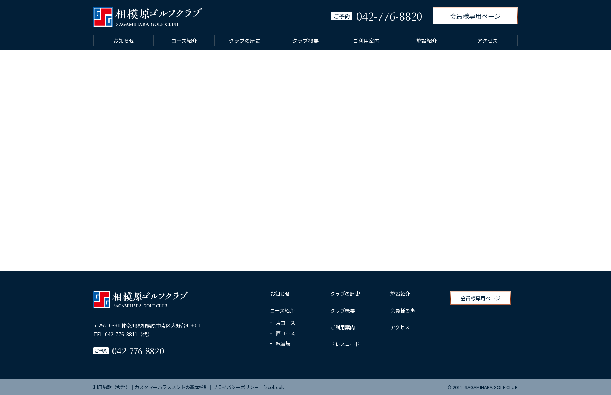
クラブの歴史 (245, 40)
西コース (285, 333)
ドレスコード (345, 344)
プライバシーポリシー (236, 387)
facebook (273, 387)
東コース (285, 322)
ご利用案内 (366, 40)
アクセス (487, 40)
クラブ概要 (305, 40)
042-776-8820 (138, 350)
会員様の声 (402, 310)
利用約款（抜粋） (111, 387)
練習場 (283, 343)
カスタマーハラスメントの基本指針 (171, 387)
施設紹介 (426, 40)
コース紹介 (184, 40)
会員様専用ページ (475, 16)
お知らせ (123, 40)
